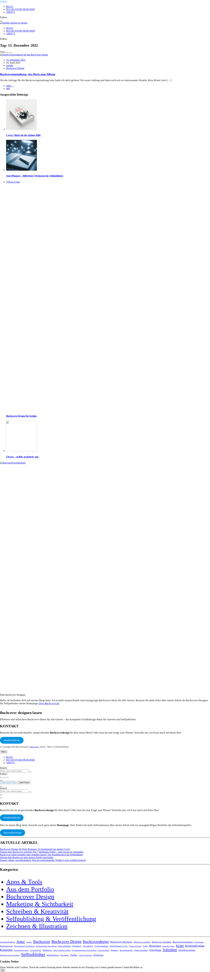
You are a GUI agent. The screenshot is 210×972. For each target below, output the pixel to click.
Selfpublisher (33, 954)
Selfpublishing (53, 955)
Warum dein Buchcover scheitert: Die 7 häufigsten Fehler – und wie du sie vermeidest (41, 852)
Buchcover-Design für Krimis (21, 416)
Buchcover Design (15, 68)
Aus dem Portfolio (30, 889)
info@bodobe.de (12, 740)
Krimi (180, 946)
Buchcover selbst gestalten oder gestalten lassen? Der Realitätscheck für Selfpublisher (41, 854)
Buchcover (41, 941)
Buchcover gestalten (161, 942)
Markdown (47, 950)
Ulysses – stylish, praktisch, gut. (22, 456)
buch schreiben (64, 946)
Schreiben (170, 950)
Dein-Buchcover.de (49, 703)
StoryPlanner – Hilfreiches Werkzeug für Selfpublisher (35, 175)
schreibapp (155, 950)
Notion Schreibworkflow (62, 950)
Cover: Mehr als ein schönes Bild (23, 135)
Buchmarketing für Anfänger (24, 946)
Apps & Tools (24, 881)
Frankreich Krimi (135, 946)
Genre (145, 946)
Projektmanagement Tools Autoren (84, 950)
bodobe (3, 1)
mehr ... (10, 85)
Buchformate (199, 942)
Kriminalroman (194, 945)
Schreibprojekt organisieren (10, 955)
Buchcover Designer (121, 941)
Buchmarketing (6, 946)
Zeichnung (98, 955)
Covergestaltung (101, 946)
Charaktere (76, 946)
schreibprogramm (186, 950)
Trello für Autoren (85, 955)
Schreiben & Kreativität (37, 911)
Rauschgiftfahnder (126, 950)
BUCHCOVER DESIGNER (20, 9)
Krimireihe (6, 950)
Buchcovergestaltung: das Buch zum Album (27, 74)
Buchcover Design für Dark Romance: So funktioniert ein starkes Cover (35, 849)
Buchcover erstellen (142, 942)
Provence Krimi (103, 950)
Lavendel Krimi (35, 950)
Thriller (73, 955)
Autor (20, 942)
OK (2, 970)
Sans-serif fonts (8, 782)
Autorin (29, 942)
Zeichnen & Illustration (36, 926)
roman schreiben (141, 950)
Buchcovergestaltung (183, 942)
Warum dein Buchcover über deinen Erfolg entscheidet (26, 857)
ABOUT (10, 12)
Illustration (155, 945)
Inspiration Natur (168, 946)
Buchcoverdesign (96, 942)
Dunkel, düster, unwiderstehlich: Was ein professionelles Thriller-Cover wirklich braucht (43, 860)
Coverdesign (88, 946)
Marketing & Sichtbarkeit (39, 904)
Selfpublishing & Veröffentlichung (51, 918)
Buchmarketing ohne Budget (46, 946)
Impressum (34, 747)
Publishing (114, 950)
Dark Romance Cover (119, 946)
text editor (64, 955)
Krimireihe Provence (21, 950)
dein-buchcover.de (12, 832)
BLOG (9, 6)
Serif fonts (24, 782)
